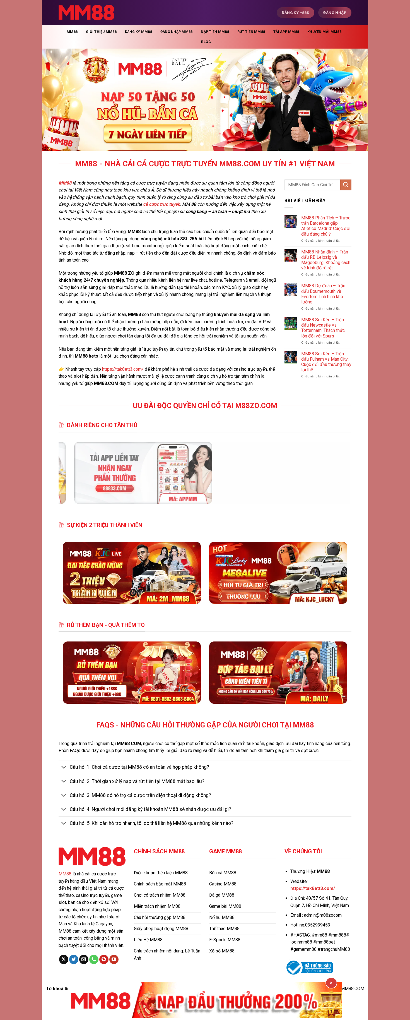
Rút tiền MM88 (251, 32)
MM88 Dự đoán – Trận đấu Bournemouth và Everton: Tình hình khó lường (323, 294)
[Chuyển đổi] (64, 768)
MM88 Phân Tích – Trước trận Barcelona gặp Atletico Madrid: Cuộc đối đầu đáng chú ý (325, 226)
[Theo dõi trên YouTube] (114, 959)
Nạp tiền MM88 (215, 32)
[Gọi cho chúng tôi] (93, 959)
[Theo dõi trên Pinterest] (103, 959)
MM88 (72, 32)
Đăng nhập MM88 (176, 32)
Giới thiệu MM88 (101, 32)
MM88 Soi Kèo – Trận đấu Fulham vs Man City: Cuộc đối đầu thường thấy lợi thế (326, 362)
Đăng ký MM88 (138, 32)
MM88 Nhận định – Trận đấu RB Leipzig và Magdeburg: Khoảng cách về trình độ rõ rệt (325, 260)
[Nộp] (345, 184)
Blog (206, 42)
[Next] (354, 99)
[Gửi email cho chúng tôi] (83, 959)
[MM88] (86, 13)
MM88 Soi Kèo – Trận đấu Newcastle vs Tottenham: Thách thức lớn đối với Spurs (323, 328)
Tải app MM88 (286, 32)
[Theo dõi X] (63, 959)
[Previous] (55, 99)
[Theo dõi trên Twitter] (73, 959)
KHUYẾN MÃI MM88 (324, 32)
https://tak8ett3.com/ (123, 369)
